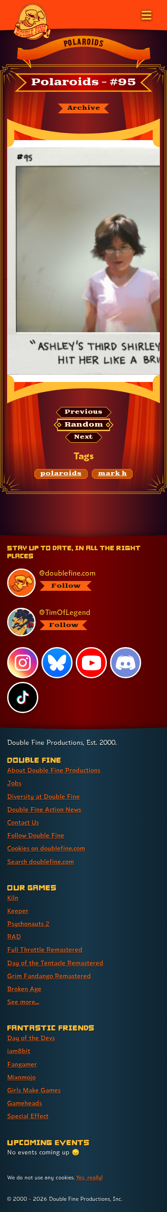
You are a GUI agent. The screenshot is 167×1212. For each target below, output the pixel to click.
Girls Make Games (34, 1090)
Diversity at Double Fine (43, 796)
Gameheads (24, 1103)
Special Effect (28, 1116)
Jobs (14, 783)
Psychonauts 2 (28, 923)
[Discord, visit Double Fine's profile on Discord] (125, 662)
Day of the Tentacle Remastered (55, 963)
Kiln (12, 897)
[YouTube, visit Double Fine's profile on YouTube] (91, 662)
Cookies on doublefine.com (46, 848)
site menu (77, 536)
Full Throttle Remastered (44, 949)
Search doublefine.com (40, 861)
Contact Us (23, 822)
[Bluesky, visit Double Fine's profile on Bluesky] (57, 662)
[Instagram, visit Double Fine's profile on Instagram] (22, 662)
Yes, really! (89, 1177)
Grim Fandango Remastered (49, 976)
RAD (14, 936)
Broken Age (24, 988)
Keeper (18, 910)
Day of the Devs (31, 1038)
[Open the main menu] (145, 14)
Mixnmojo (21, 1077)
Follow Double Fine (35, 835)
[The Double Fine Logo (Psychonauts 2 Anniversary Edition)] (32, 21)
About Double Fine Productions (53, 770)
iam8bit (18, 1050)
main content (116, 536)
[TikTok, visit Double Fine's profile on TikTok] (22, 697)
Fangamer (22, 1064)
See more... (23, 1001)
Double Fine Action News (44, 809)
